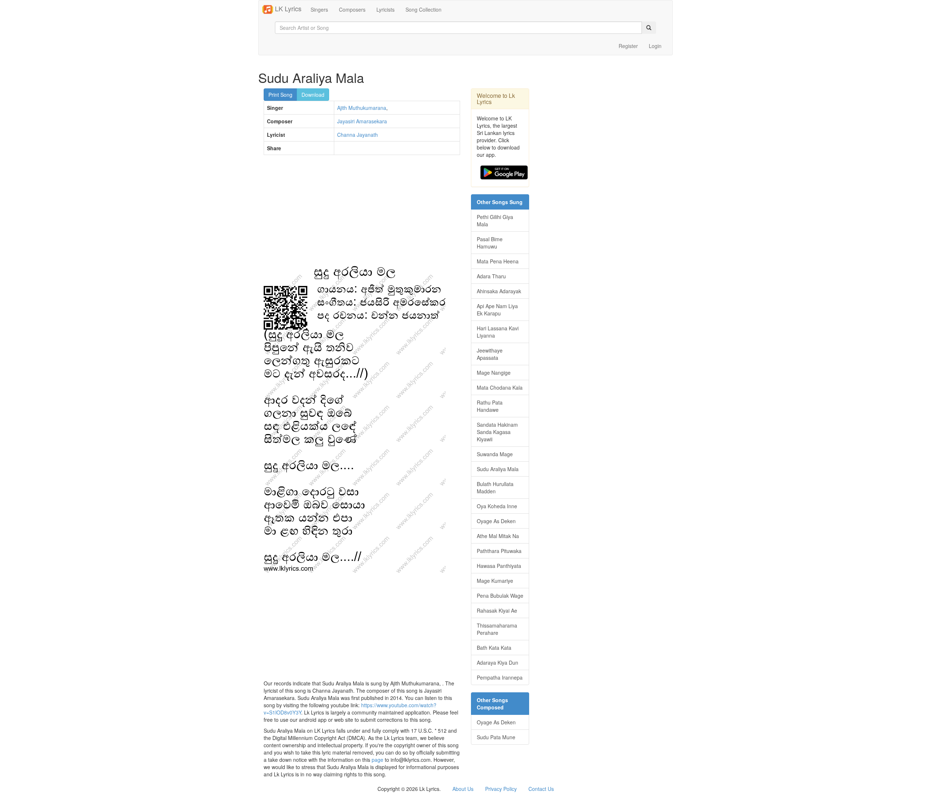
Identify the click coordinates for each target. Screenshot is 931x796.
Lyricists (385, 9)
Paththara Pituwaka (499, 550)
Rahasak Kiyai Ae (497, 610)
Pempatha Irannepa (500, 677)
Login (655, 45)
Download (312, 94)
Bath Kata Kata (494, 647)
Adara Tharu (491, 276)
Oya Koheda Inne (497, 506)
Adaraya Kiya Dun (497, 662)
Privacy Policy (501, 788)
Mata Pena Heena (498, 261)
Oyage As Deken (496, 521)
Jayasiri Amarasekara (362, 121)
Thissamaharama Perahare (497, 629)
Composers (352, 9)
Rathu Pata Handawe (490, 406)
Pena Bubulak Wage (500, 595)
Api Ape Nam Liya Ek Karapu (497, 309)
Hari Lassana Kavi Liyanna (498, 332)
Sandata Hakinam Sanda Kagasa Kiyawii (497, 432)
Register (628, 45)
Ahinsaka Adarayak (499, 291)
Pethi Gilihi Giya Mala (495, 220)
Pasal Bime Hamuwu (490, 242)
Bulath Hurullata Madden (495, 487)
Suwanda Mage (495, 454)
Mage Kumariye (495, 580)
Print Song (280, 94)
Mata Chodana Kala (500, 387)
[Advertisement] (362, 213)
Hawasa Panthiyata (499, 565)
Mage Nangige (494, 372)
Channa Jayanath (357, 134)
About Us (463, 788)
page (377, 759)
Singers (319, 9)
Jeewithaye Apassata (490, 354)
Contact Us (541, 788)
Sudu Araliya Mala (498, 469)
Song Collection (423, 9)
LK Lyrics (287, 8)
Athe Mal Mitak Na (498, 536)
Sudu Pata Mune (496, 737)
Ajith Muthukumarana (361, 107)
